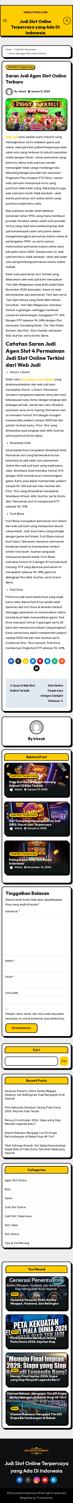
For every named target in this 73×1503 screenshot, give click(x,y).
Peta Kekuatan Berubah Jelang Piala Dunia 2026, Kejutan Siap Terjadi (33, 1341)
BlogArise (26, 1497)
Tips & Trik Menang (17, 1243)
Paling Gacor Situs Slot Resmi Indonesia (30, 861)
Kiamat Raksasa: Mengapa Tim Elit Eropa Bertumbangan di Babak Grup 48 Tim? (36, 1417)
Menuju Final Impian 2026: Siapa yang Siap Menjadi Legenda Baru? (35, 1378)
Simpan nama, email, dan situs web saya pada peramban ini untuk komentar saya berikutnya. (35, 1016)
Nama (10, 960)
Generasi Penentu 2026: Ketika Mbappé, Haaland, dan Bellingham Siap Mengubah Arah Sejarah (35, 1095)
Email (9, 976)
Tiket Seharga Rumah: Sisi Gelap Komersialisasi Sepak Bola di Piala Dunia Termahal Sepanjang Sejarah (35, 1149)
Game (8, 1198)
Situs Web (11, 993)
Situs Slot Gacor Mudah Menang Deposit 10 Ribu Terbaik (32, 784)
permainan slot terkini (37, 379)
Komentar (12, 911)
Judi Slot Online (15, 1207)
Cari (36, 1050)
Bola (8, 1189)
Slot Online (12, 1234)
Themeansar (44, 1497)
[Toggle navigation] (5, 21)
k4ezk (22, 91)
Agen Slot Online (16, 1180)
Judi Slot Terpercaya (20, 67)
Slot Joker (11, 1225)
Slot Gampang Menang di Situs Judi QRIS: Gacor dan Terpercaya (34, 822)
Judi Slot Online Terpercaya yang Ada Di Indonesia (35, 27)
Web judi (12, 137)
